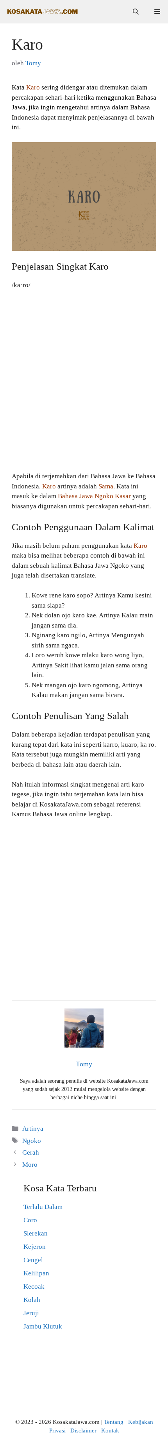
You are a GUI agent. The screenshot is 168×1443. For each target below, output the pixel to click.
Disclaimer (83, 1430)
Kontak (110, 1430)
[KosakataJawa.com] (43, 11)
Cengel (33, 1260)
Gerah (30, 1152)
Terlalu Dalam (43, 1207)
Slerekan (35, 1233)
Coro (30, 1220)
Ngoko (31, 1140)
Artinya (32, 1128)
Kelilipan (36, 1273)
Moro (30, 1164)
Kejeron (34, 1246)
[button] (136, 11)
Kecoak (34, 1286)
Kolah (31, 1300)
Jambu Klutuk (42, 1326)
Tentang (113, 1422)
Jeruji (31, 1313)
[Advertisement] (84, 384)
